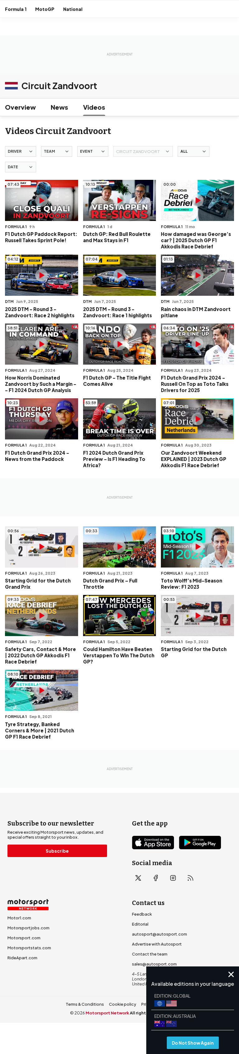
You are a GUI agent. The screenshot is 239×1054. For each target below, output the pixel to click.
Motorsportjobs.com (28, 927)
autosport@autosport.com (159, 934)
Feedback (142, 914)
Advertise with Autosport (157, 943)
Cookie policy (122, 1004)
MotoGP (44, 9)
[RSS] (190, 878)
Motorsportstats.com (29, 947)
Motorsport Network (107, 1012)
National (72, 9)
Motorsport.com (23, 937)
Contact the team (149, 953)
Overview (20, 107)
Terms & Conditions (85, 1004)
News (59, 107)
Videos (94, 107)
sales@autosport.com (154, 963)
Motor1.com (19, 917)
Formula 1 (15, 9)
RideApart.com (22, 957)
